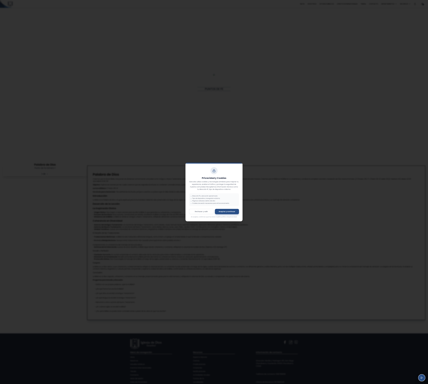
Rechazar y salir (201, 211)
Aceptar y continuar (227, 211)
